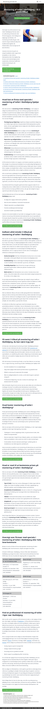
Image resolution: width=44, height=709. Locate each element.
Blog (32, 708)
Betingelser (40, 708)
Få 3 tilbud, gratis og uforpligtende (22, 18)
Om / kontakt (28, 708)
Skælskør (29, 640)
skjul (16, 76)
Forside (24, 708)
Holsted (4, 642)
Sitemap (35, 708)
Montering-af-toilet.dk (10, 2)
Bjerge (9, 640)
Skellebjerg (21, 621)
